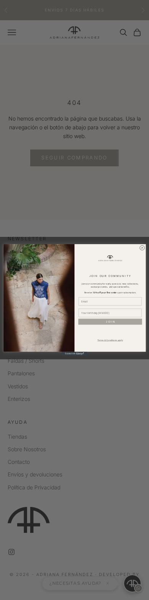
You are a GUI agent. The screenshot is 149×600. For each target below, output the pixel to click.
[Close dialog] (142, 248)
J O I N (110, 321)
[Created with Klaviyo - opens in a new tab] (74, 354)
